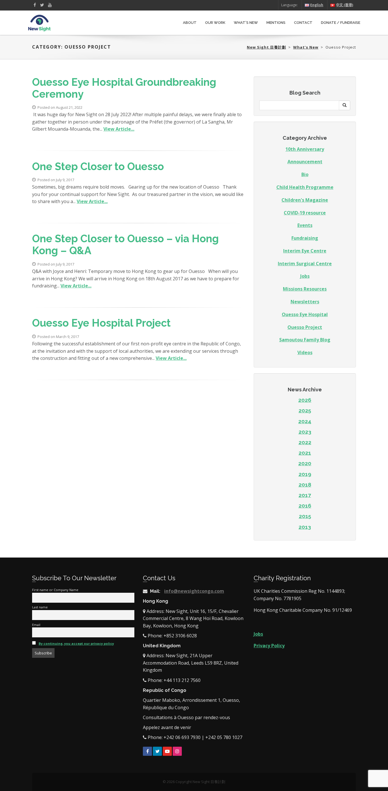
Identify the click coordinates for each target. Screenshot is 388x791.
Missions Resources (305, 289)
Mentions (275, 22)
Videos (304, 352)
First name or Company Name (55, 590)
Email (36, 625)
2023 (305, 432)
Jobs (305, 276)
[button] (344, 105)
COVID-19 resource (305, 213)
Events (304, 225)
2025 (305, 410)
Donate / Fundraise (340, 22)
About (190, 22)
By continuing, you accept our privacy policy (76, 643)
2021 (305, 453)
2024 (304, 421)
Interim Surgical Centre (305, 263)
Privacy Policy (269, 645)
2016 (305, 505)
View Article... (118, 129)
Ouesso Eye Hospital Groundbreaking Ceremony (124, 88)
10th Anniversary (304, 149)
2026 (304, 400)
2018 (305, 484)
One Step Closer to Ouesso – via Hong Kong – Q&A (125, 245)
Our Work (215, 22)
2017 (305, 495)
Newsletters (305, 302)
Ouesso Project (304, 327)
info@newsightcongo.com (194, 591)
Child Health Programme (304, 187)
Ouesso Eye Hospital (305, 314)
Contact (303, 22)
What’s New (246, 22)
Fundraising (304, 238)
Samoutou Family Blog (304, 340)
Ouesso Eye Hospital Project (101, 323)
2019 (305, 474)
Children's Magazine (304, 200)
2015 (305, 516)
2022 (305, 442)
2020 (304, 463)
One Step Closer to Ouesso (98, 166)
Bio (304, 174)
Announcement (304, 161)
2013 (305, 527)
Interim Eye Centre (304, 251)
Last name (40, 607)
